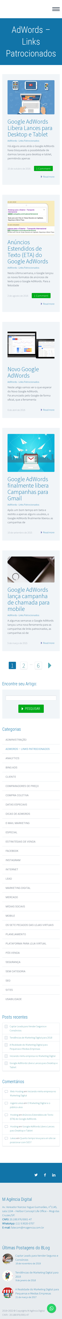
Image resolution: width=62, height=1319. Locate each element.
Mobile (10, 915)
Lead (9, 878)
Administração (16, 739)
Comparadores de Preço (22, 786)
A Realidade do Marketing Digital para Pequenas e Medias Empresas (29, 1046)
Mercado (12, 897)
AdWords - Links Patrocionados (23, 140)
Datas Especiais (16, 804)
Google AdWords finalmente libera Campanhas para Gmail (28, 488)
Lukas (13, 1138)
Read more (48, 176)
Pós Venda (13, 952)
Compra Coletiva (17, 795)
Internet (12, 869)
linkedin (53, 1175)
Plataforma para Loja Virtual (26, 943)
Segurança (13, 962)
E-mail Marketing (17, 823)
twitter (36, 1175)
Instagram (13, 860)
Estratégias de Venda (21, 841)
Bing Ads (11, 767)
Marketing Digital (18, 887)
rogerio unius (16, 1103)
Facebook (12, 850)
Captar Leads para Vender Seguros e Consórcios (28, 1028)
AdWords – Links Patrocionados (28, 748)
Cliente (11, 776)
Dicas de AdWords (18, 813)
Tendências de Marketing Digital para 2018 (31, 1037)
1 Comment (43, 168)
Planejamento (16, 934)
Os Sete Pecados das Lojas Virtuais (30, 925)
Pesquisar (32, 709)
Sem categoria (15, 971)
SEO (8, 980)
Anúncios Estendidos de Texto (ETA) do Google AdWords (28, 251)
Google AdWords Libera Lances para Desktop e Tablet (30, 128)
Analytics (12, 758)
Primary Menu (56, 9)
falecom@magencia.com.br (27, 1227)
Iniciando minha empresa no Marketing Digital (33, 1056)
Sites (9, 989)
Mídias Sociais (15, 906)
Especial (11, 832)
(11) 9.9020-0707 (24, 1223)
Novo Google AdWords (23, 372)
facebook (45, 1175)
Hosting (14, 1114)
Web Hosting (16, 1091)
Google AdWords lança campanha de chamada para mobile (29, 599)
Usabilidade (14, 999)
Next (49, 665)
